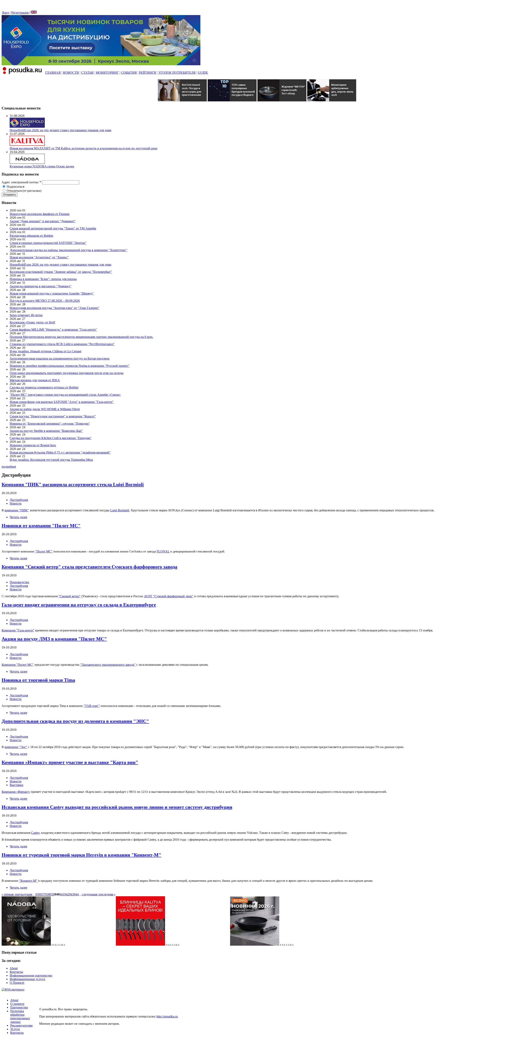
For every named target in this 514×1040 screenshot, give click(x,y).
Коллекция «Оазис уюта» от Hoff (32, 322)
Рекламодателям (21, 1025)
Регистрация (20, 12)
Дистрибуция (19, 500)
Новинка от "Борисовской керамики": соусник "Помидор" (50, 423)
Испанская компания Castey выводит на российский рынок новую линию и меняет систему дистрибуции (117, 807)
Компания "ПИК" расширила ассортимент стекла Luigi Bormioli (73, 484)
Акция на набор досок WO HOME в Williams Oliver (45, 409)
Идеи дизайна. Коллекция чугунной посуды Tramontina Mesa (51, 459)
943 (71, 894)
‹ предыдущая (22, 894)
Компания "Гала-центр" (18, 630)
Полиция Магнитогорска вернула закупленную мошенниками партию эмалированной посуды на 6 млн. (81, 337)
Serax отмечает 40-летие (26, 315)
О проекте (17, 1003)
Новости (15, 503)
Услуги (15, 1029)
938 (47, 894)
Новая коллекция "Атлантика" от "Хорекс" (39, 257)
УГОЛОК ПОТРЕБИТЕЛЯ (177, 72)
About (14, 968)
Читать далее (18, 517)
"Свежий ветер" (69, 596)
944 (76, 894)
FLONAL (163, 551)
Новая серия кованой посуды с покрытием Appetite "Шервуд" (52, 293)
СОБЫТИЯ (129, 72)
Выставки (16, 785)
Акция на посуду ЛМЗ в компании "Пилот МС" (54, 638)
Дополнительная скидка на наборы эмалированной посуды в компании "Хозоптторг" (68, 250)
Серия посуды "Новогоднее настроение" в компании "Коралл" (53, 416)
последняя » (107, 894)
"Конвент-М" (28, 880)
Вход (5, 12)
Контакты (16, 972)
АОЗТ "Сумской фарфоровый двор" (168, 596)
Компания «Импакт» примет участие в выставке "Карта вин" (70, 762)
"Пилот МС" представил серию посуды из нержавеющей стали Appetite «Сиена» (65, 394)
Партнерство (19, 1007)
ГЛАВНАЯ (53, 72)
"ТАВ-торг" (92, 706)
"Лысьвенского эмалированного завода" (108, 664)
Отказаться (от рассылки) (23, 190)
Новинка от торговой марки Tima (38, 680)
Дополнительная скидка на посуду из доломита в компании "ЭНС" (75, 721)
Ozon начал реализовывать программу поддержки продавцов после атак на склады (66, 373)
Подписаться (15, 186)
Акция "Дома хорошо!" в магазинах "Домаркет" (43, 221)
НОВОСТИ (71, 72)
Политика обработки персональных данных (20, 1016)
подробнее (9, 466)
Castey (35, 832)
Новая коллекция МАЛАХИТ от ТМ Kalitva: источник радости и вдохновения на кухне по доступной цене (83, 148)
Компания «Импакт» (16, 791)
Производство (19, 582)
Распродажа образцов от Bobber (31, 235)
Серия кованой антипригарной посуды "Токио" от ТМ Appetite (53, 228)
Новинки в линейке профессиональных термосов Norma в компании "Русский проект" (70, 365)
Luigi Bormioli (119, 510)
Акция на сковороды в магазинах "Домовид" (40, 286)
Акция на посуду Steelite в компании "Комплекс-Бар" (46, 430)
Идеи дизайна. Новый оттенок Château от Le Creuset (45, 351)
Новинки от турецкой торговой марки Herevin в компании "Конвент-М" (81, 854)
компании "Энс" (16, 747)
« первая (7, 894)
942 (66, 894)
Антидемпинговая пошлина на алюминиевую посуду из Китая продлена (59, 358)
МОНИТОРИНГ (107, 72)
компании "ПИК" (17, 510)
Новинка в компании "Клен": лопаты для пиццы (43, 279)
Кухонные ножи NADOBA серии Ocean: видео (42, 166)
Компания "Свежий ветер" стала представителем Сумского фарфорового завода (89, 566)
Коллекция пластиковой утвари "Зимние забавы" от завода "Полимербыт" (61, 271)
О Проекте (17, 982)
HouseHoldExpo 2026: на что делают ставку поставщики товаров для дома (60, 130)
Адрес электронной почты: (21, 182)
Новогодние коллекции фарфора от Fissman (39, 214)
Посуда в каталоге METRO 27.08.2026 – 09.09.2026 (45, 300)
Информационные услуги (27, 979)
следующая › (90, 894)
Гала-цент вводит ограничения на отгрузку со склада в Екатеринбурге (79, 604)
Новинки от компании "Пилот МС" (41, 525)
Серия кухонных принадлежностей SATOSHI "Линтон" (48, 243)
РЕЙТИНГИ (147, 72)
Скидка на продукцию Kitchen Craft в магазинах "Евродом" (51, 438)
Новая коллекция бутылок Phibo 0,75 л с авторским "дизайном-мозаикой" (60, 452)
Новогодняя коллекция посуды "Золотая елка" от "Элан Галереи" (54, 308)
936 (37, 894)
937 (42, 894)
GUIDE (203, 72)
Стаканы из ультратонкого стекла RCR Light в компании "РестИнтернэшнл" (62, 344)
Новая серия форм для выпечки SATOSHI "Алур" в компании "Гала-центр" (62, 402)
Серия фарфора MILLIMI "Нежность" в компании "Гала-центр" (53, 329)
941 (61, 894)
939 (52, 894)
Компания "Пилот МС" (18, 664)
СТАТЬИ (87, 72)
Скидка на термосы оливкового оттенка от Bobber (44, 387)
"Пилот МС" (44, 551)
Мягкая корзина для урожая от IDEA (35, 380)
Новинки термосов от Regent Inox (33, 445)
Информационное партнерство (31, 975)
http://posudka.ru (167, 1016)
